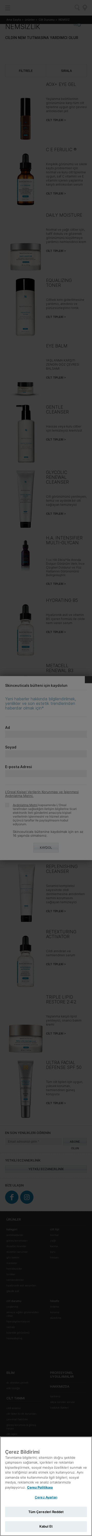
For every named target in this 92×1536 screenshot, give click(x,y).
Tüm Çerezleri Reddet (46, 1512)
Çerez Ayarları (46, 1497)
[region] (46, 1486)
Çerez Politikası (40, 1487)
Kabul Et (46, 1526)
